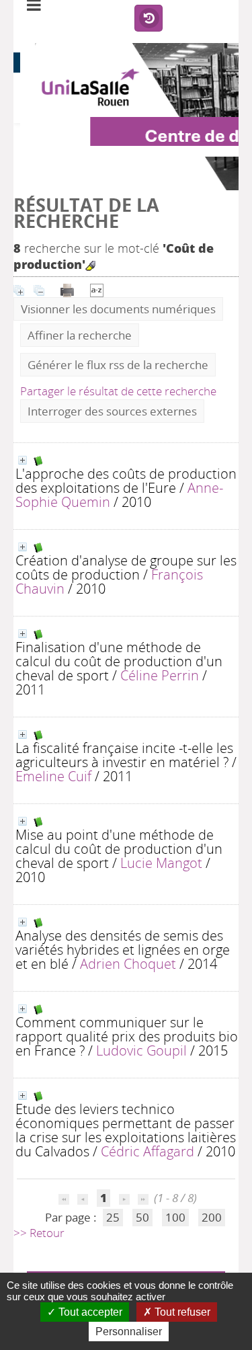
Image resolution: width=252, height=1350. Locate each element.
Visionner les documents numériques (118, 309)
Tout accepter (89, 1312)
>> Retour (39, 1232)
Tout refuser (181, 1312)
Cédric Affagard (147, 1151)
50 (142, 1217)
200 (212, 1217)
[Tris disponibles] (96, 288)
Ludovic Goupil (141, 1050)
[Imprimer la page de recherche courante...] (68, 288)
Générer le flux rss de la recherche (118, 364)
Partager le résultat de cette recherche (118, 391)
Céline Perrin (159, 675)
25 (113, 1217)
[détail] (22, 460)
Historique (148, 18)
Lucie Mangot (161, 862)
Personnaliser (128, 1331)
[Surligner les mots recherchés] (90, 266)
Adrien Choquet (128, 963)
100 (175, 1217)
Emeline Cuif (53, 775)
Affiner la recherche (80, 335)
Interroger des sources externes (112, 411)
